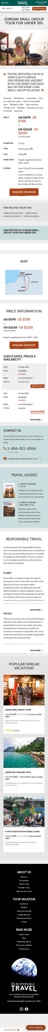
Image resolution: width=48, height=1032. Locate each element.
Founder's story (24, 888)
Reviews (24, 907)
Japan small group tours (18, 710)
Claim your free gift (24, 911)
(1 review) (16, 730)
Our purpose (24, 880)
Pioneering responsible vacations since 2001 (24, 1001)
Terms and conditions (24, 945)
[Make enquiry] (39, 9)
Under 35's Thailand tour (18, 772)
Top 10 (23, 486)
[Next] (44, 47)
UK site (24, 922)
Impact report (24, 934)
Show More (35, 420)
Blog (24, 938)
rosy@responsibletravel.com (22, 458)
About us (24, 877)
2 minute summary (28, 484)
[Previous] (3, 47)
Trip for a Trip (24, 884)
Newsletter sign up (24, 942)
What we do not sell (24, 891)
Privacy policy (24, 949)
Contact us (24, 904)
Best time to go (27, 505)
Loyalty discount (24, 915)
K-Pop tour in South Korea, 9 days (22, 832)
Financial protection (24, 918)
